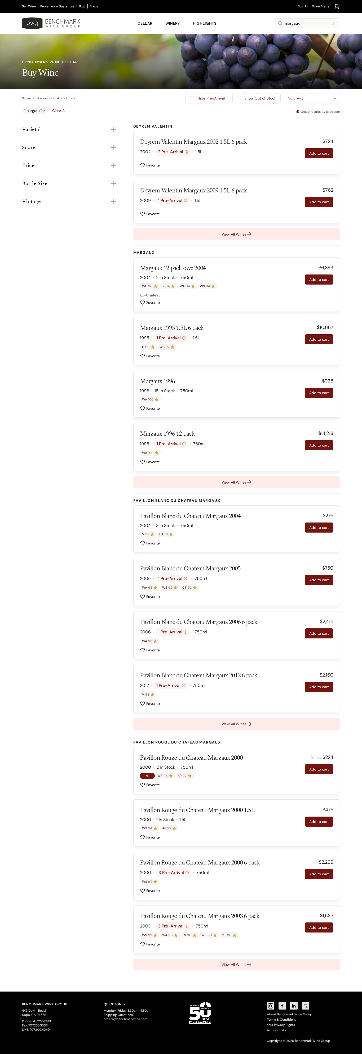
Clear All (59, 110)
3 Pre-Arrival (172, 872)
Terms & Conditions (281, 1019)
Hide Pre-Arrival (211, 98)
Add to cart (319, 153)
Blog (82, 6)
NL (147, 776)
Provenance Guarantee (57, 6)
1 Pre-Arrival (172, 200)
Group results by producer (320, 112)
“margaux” (33, 110)
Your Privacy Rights (281, 1025)
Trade (94, 6)
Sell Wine (29, 6)
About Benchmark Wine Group (289, 1014)
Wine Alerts (320, 6)
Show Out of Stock (260, 98)
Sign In (303, 6)
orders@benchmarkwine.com (125, 1019)
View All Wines (234, 234)
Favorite (153, 165)
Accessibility (276, 1030)
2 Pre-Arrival (172, 152)
